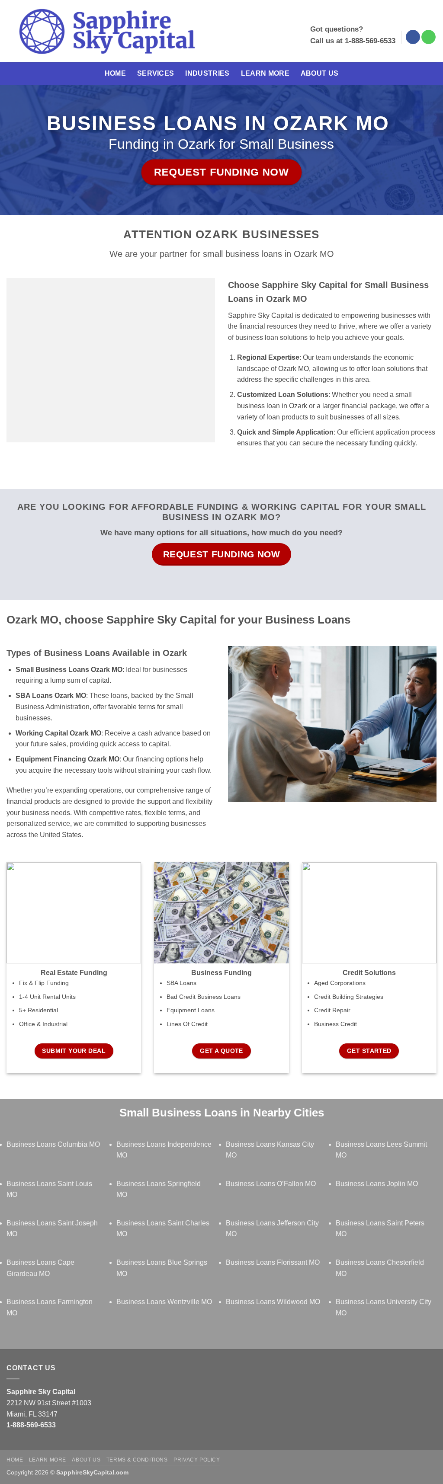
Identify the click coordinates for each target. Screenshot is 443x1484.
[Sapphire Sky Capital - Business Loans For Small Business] (106, 31)
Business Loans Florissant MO (273, 1262)
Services (155, 73)
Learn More (265, 73)
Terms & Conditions (137, 1460)
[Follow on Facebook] (413, 37)
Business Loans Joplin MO (377, 1183)
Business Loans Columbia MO (53, 1144)
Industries (207, 73)
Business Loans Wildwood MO (273, 1301)
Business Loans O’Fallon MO (271, 1183)
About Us (320, 73)
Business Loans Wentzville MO (164, 1301)
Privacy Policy (196, 1460)
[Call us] (428, 37)
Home (115, 73)
